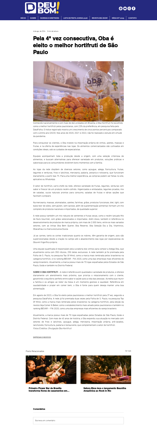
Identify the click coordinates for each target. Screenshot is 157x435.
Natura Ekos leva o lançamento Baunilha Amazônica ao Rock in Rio (105, 389)
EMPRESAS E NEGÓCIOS (42, 337)
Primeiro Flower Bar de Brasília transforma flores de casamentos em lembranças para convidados (48, 389)
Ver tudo (128, 351)
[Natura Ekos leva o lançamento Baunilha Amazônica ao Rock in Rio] (106, 369)
